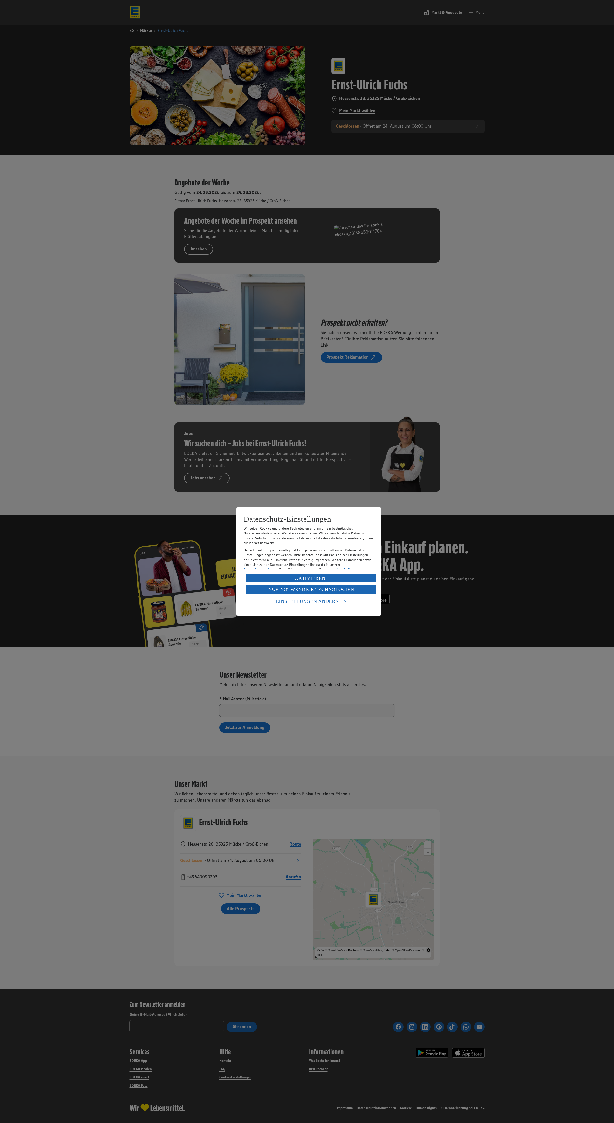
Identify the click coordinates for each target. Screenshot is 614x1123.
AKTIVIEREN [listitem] (310, 578)
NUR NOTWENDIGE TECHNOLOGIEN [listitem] (311, 589)
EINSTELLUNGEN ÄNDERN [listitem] (307, 601)
